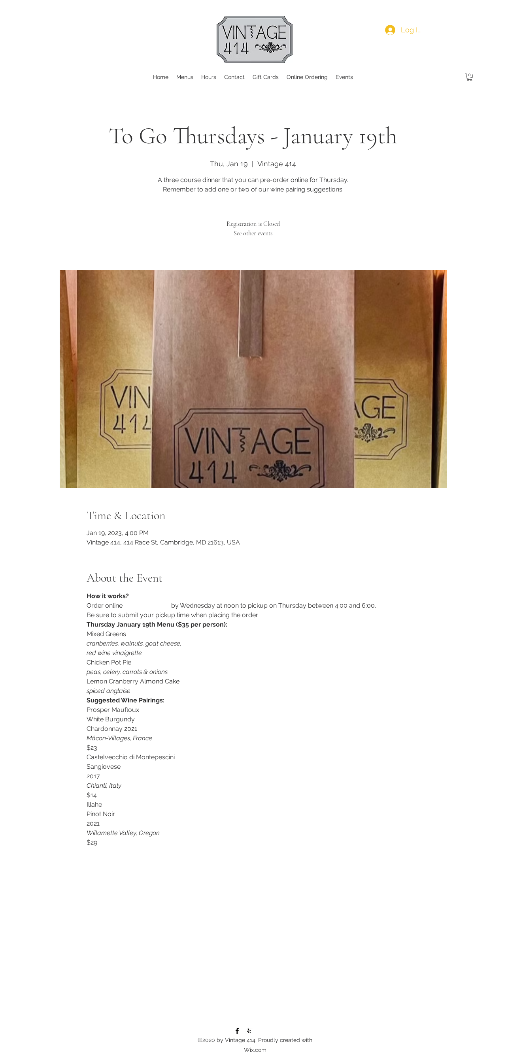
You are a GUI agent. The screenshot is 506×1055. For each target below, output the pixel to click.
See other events (253, 233)
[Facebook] (237, 1031)
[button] (469, 77)
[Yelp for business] (249, 1031)
